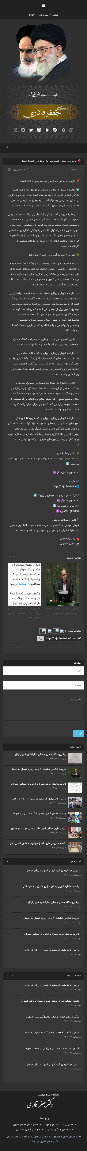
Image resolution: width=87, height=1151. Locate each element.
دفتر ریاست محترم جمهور (59, 1124)
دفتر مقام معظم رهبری (25, 1124)
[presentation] (13, 556)
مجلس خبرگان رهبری (58, 1129)
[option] (43, 873)
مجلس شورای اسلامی (28, 1129)
